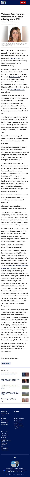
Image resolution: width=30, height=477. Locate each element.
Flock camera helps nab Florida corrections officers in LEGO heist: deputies (9, 400)
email (15, 457)
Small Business (4, 424)
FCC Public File (4, 448)
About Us (4, 432)
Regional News (19, 419)
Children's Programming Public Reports (6, 440)
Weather (4, 411)
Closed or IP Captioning (4, 444)
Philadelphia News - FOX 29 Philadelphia (18, 424)
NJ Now (16, 411)
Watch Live (23, 2)
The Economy (4, 422)
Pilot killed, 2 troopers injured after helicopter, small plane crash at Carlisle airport (10, 387)
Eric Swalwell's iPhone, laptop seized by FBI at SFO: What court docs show (10, 380)
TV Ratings (3, 437)
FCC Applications (5, 450)
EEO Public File (4, 435)
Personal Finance (5, 420)
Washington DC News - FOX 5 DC (19, 427)
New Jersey (16, 22)
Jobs (2, 446)
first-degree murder (17, 89)
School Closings (5, 413)
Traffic (2, 415)
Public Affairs (4, 434)
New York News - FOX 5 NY (18, 421)
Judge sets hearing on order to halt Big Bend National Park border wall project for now (10, 393)
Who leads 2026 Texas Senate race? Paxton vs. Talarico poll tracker (9, 373)
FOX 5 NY (11, 22)
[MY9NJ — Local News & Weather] (3, 2)
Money (3, 419)
